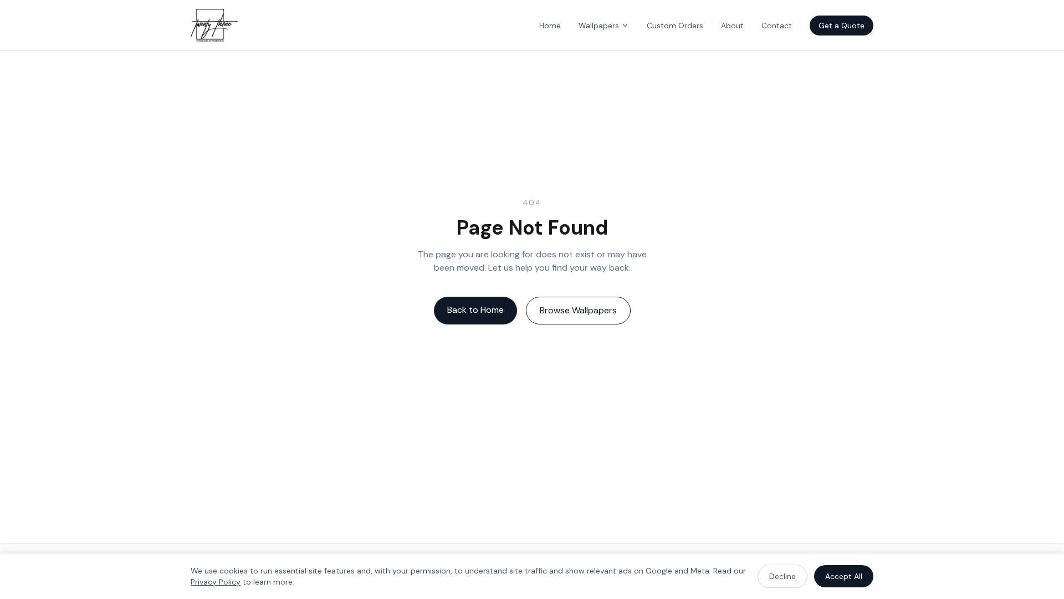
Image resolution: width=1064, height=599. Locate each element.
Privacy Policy (216, 582)
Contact (776, 26)
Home (550, 26)
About (732, 26)
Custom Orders (675, 26)
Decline (782, 576)
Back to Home (475, 310)
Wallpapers (599, 26)
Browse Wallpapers (578, 310)
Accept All (843, 576)
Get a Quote (841, 26)
